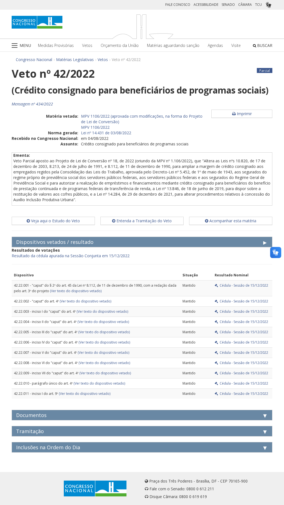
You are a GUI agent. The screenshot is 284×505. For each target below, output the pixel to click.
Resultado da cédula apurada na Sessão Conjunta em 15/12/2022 (71, 255)
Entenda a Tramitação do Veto (143, 220)
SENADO (228, 4)
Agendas (215, 45)
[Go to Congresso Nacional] (37, 22)
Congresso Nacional (34, 59)
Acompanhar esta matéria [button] (232, 220)
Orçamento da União (120, 45)
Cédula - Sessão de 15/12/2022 (243, 285)
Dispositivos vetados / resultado (54, 242)
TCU (258, 4)
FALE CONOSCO (177, 4)
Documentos (31, 415)
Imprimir (244, 113)
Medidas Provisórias (56, 45)
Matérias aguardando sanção (173, 45)
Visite (236, 45)
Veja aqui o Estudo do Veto (55, 220)
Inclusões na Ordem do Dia (48, 447)
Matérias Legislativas (75, 59)
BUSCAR (264, 45)
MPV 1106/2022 (95, 127)
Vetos (87, 45)
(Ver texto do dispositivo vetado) (76, 291)
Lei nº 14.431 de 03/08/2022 (106, 132)
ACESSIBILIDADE (206, 4)
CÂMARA (245, 4)
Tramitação (30, 431)
